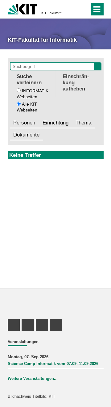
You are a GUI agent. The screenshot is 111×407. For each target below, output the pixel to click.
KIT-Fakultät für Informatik (53, 13)
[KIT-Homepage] (22, 8)
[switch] (73, 9)
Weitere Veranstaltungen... (33, 378)
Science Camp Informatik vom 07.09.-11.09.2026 (53, 364)
